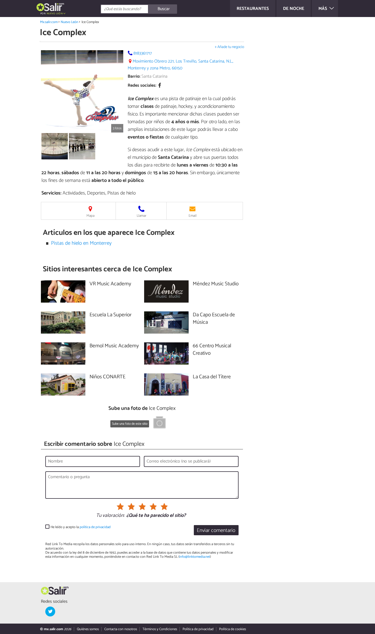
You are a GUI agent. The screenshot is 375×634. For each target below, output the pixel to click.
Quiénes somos (88, 629)
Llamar (141, 216)
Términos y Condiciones (159, 629)
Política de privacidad (198, 629)
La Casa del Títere (212, 377)
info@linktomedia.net (194, 557)
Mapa (90, 216)
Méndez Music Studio (216, 284)
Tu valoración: (110, 516)
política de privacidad (95, 527)
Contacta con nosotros (120, 629)
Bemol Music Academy (114, 346)
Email (193, 216)
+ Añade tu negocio (229, 47)
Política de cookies (232, 629)
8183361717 (142, 53)
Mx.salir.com (49, 22)
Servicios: (51, 193)
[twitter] (50, 611)
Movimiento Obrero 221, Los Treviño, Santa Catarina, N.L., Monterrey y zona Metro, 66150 (180, 65)
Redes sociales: (142, 85)
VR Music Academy (110, 284)
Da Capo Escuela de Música (214, 318)
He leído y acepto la (81, 527)
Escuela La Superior (110, 315)
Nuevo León (69, 22)
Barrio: (134, 76)
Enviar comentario (216, 530)
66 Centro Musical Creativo (212, 349)
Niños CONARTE (107, 377)
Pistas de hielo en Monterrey (81, 243)
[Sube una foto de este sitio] (159, 423)
